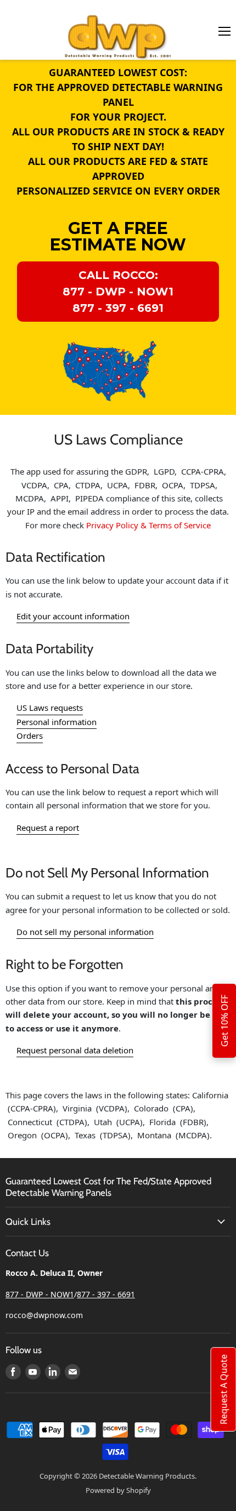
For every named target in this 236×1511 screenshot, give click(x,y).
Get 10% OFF (224, 1021)
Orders (29, 735)
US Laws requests (49, 707)
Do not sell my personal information (85, 931)
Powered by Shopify (118, 1490)
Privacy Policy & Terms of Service (148, 525)
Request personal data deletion (74, 1050)
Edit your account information (73, 616)
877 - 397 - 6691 (106, 1294)
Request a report (47, 827)
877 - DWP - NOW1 (39, 1294)
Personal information (56, 721)
